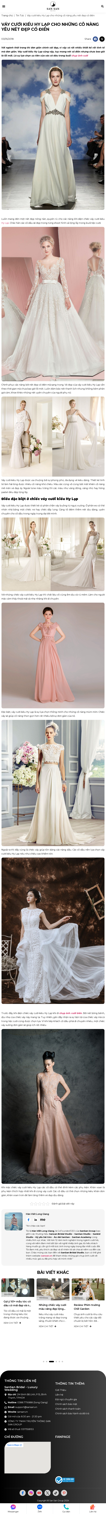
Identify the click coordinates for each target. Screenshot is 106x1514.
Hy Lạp (5, 223)
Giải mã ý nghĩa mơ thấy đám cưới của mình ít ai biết (86, 1336)
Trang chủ (7, 15)
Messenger (13, 1511)
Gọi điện (66, 1511)
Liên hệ (92, 1511)
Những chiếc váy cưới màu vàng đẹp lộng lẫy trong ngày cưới (17, 1309)
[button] (3, 6)
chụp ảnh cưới (79, 55)
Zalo (40, 1511)
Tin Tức (20, 15)
